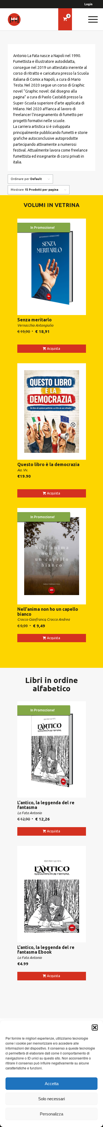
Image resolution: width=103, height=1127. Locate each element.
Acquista (53, 348)
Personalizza (51, 1114)
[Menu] (90, 19)
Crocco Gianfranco (31, 619)
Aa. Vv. (22, 470)
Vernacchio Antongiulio (35, 325)
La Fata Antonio (29, 813)
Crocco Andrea (58, 619)
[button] (95, 1027)
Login (88, 4)
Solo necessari (51, 1098)
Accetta (52, 1083)
